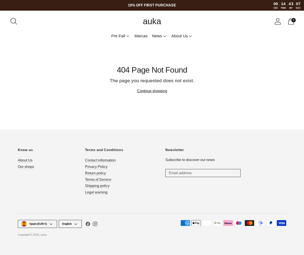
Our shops (26, 167)
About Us (25, 160)
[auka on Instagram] (95, 224)
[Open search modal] (14, 21)
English (67, 223)
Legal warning (96, 192)
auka (44, 234)
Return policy (95, 173)
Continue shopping (152, 91)
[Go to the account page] (278, 21)
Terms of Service (98, 179)
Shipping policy (97, 186)
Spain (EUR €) (38, 223)
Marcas (141, 36)
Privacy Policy (96, 167)
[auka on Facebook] (88, 224)
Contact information (100, 160)
